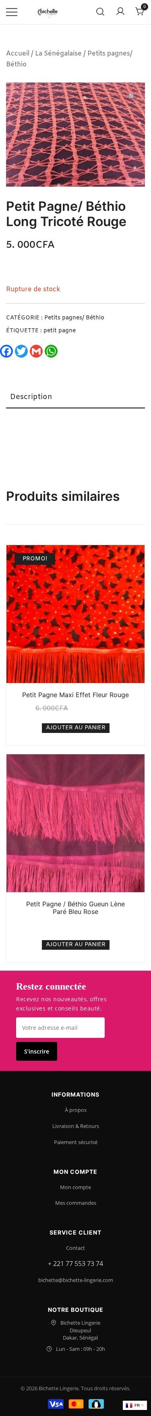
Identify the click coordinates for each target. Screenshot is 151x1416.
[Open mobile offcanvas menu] (11, 12)
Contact (75, 1247)
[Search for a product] (100, 12)
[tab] (75, 397)
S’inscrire (36, 1051)
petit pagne (59, 331)
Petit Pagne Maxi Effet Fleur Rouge (75, 695)
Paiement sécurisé (75, 1142)
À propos (76, 1109)
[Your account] (120, 12)
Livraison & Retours (75, 1126)
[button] (132, 97)
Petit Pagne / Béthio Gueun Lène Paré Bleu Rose (75, 908)
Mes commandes (75, 1202)
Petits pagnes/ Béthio (74, 318)
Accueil (17, 53)
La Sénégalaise (58, 53)
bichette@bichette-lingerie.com (75, 1280)
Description (31, 397)
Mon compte (75, 1187)
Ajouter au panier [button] (75, 728)
